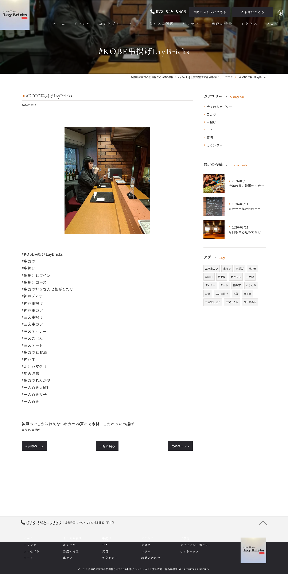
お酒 (207, 293)
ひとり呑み (250, 302)
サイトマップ (189, 552)
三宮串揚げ (221, 293)
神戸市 (253, 268)
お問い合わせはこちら (210, 12)
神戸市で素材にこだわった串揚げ (105, 423)
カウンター (215, 145)
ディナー (210, 285)
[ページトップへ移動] (263, 523)
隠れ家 (237, 285)
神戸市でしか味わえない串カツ (48, 423)
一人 (210, 130)
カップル (236, 276)
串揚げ (36, 430)
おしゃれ (251, 285)
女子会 (247, 293)
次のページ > (180, 446)
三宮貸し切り (213, 302)
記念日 (209, 276)
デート (224, 285)
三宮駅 (250, 276)
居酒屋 (222, 276)
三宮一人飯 (232, 302)
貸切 (210, 137)
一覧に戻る (107, 446)
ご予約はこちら (252, 12)
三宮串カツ (211, 268)
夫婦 (235, 293)
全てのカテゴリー (219, 106)
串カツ (26, 430)
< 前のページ (34, 446)
